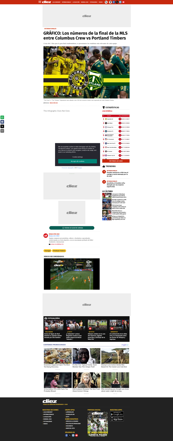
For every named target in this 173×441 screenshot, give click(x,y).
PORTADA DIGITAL (94, 410)
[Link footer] (50, 401)
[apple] (120, 419)
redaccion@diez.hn (57, 244)
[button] (2, 117)
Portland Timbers (59, 251)
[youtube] (76, 435)
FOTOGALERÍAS (54, 318)
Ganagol (48, 251)
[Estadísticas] (110, 2)
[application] (72, 274)
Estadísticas (112, 107)
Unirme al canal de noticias (74, 228)
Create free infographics (68, 168)
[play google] (120, 413)
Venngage (79, 168)
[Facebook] (66, 435)
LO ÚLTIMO (107, 191)
